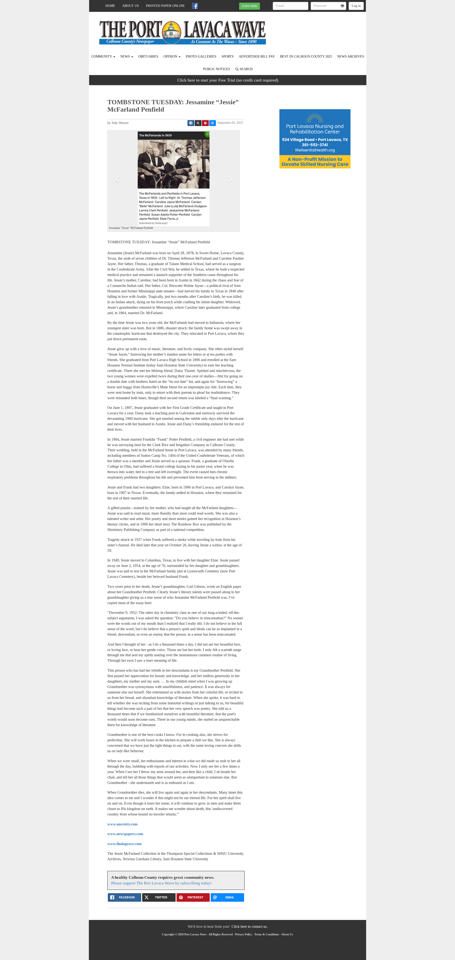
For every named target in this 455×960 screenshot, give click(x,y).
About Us (130, 6)
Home (110, 6)
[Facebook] (195, 6)
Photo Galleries (201, 56)
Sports (228, 56)
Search (246, 69)
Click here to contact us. (250, 926)
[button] (117, 179)
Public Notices (216, 69)
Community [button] (102, 56)
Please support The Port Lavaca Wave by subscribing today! (161, 883)
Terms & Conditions (266, 934)
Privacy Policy (243, 934)
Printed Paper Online (165, 6)
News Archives (350, 56)
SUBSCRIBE (249, 6)
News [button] (125, 56)
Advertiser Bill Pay (257, 56)
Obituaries (148, 56)
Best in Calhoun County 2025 (306, 56)
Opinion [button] (171, 56)
